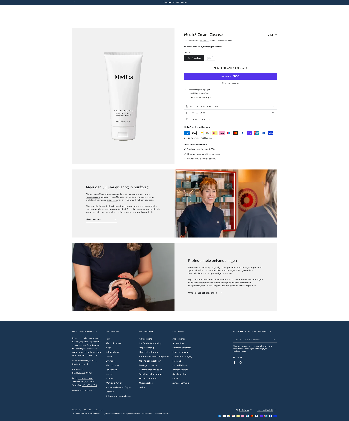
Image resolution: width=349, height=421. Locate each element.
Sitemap (110, 391)
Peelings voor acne (148, 365)
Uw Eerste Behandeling (150, 343)
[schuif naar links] (74, 2)
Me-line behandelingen (150, 360)
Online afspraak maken (82, 390)
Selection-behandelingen (151, 374)
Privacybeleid (147, 413)
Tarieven (110, 378)
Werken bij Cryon (114, 382)
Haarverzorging (180, 352)
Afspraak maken (113, 343)
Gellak (142, 387)
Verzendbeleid (95, 413)
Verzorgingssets (180, 369)
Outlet (175, 378)
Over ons (110, 360)
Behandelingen (113, 352)
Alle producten (113, 365)
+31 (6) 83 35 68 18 (89, 385)
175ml (210, 58)
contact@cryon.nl (85, 378)
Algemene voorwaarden (111, 413)
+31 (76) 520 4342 (88, 381)
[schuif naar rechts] (274, 2)
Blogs (108, 347)
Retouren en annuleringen (118, 396)
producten (112, 199)
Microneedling (146, 382)
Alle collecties (178, 338)
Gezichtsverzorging (181, 347)
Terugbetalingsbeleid (161, 413)
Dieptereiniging (146, 347)
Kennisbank (111, 369)
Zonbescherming (180, 382)
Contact (110, 356)
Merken (109, 374)
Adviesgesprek (146, 338)
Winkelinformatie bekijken (200, 97)
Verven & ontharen (148, 378)
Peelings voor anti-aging (150, 369)
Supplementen (179, 374)
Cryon (81, 410)
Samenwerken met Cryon (118, 387)
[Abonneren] (275, 340)
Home (109, 338)
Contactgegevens (81, 413)
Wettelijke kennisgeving (131, 413)
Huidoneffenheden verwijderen (154, 356)
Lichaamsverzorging (182, 356)
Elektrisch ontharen (148, 352)
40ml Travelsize (193, 58)
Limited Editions (180, 365)
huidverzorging (93, 196)
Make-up (176, 360)
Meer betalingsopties (230, 83)
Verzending (204, 40)
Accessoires (178, 343)
